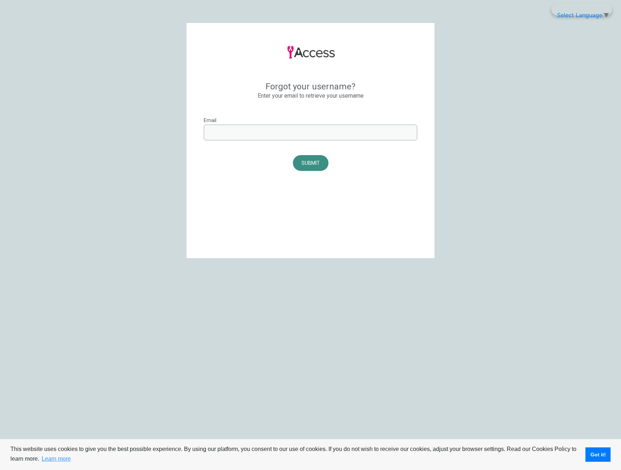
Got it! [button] (598, 454)
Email (210, 120)
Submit (311, 163)
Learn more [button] (56, 459)
